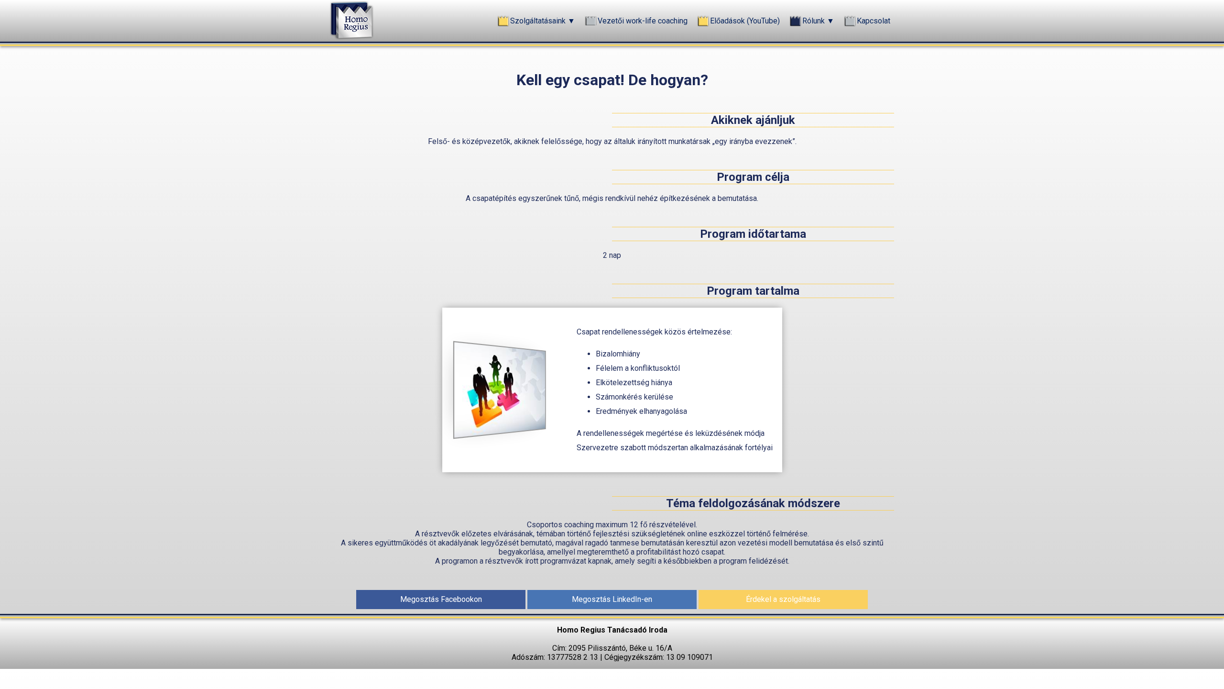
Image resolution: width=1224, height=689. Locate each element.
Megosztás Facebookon (441, 599)
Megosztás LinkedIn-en (612, 599)
